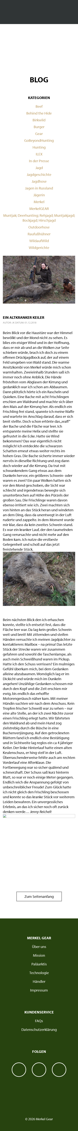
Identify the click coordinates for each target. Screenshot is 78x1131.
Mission (39, 955)
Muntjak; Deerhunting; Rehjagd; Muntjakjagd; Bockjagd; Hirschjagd (39, 218)
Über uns (39, 946)
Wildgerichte (39, 247)
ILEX (39, 154)
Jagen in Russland (39, 188)
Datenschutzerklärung (39, 1029)
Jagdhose (39, 181)
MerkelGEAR (39, 208)
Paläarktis (39, 964)
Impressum (39, 990)
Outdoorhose (39, 227)
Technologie (39, 972)
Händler (39, 981)
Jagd (39, 167)
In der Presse (39, 160)
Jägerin (39, 195)
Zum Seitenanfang (39, 896)
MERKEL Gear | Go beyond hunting (39, 13)
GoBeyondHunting (39, 140)
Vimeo (59, 1069)
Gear (39, 133)
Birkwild (39, 120)
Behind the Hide (39, 113)
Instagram (39, 1069)
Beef (39, 106)
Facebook (19, 1069)
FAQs (39, 1020)
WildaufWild (39, 240)
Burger (39, 126)
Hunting (39, 147)
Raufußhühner (39, 234)
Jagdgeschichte (39, 174)
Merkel (39, 201)
